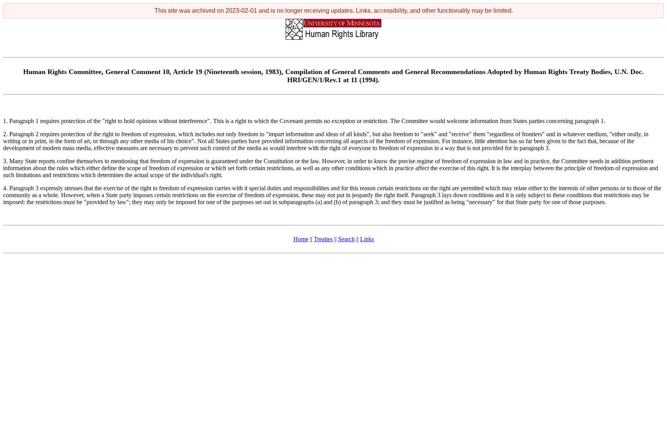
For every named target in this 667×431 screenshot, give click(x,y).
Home (300, 239)
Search (346, 239)
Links (367, 239)
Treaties (323, 239)
